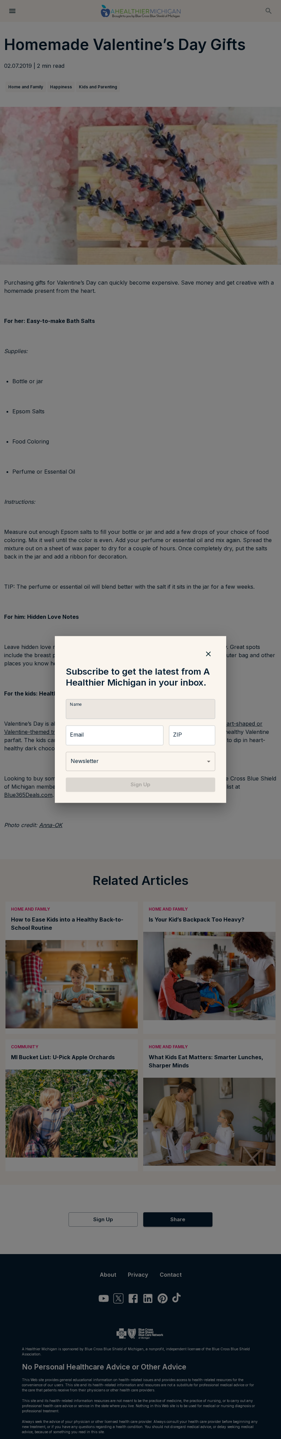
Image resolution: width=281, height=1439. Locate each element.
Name (76, 704)
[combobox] (140, 761)
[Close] (208, 654)
